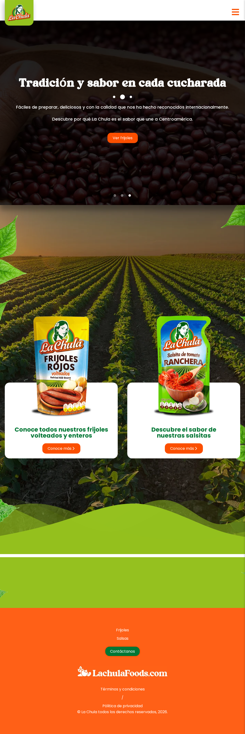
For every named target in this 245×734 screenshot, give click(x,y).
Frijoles (122, 630)
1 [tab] (114, 196)
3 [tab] (130, 196)
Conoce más (60, 448)
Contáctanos (226, 147)
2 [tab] (122, 196)
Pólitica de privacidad (122, 706)
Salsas (122, 638)
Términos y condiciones (122, 689)
